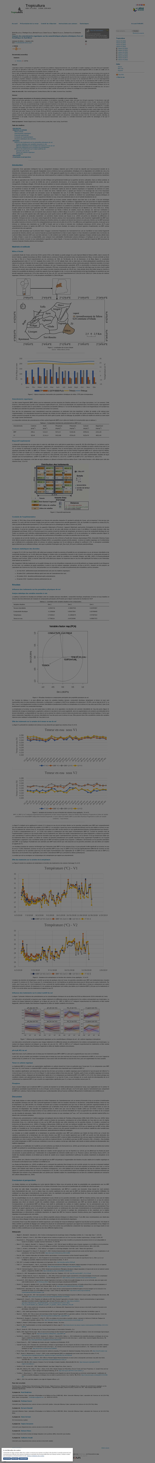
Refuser (15, 1458)
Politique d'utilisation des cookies (35, 1455)
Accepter (7, 1458)
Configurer (23, 1458)
